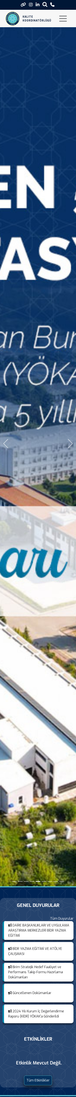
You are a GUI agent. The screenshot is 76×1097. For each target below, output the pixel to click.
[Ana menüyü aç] (63, 18)
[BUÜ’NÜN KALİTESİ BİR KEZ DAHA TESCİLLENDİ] (14, 881)
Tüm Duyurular (61, 918)
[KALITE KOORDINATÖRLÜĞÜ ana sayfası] (12, 19)
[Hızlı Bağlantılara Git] (23, 5)
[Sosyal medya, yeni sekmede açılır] (31, 5)
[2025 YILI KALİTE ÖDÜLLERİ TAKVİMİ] (32, 881)
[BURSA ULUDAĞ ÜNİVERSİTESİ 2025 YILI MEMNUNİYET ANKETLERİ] (26, 881)
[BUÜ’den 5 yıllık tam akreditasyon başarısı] (38, 881)
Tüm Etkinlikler (38, 1080)
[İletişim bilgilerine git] (52, 5)
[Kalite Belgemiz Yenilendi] (44, 881)
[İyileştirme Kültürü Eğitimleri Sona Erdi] (61, 881)
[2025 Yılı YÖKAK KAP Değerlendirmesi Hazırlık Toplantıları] (50, 881)
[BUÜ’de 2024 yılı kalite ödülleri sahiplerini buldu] (20, 881)
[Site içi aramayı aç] (44, 4)
